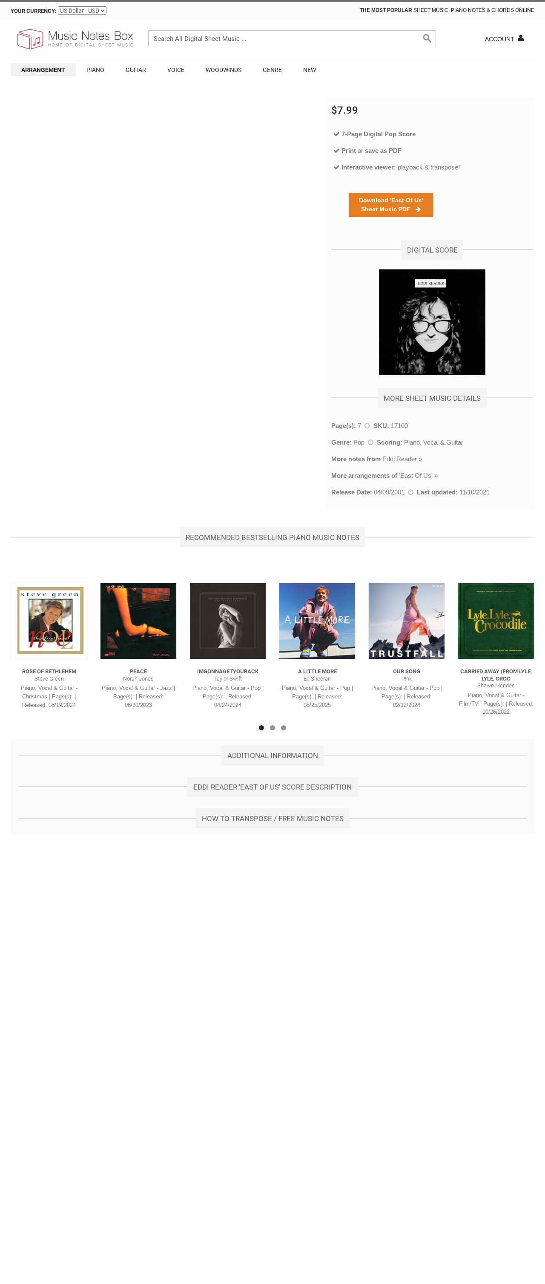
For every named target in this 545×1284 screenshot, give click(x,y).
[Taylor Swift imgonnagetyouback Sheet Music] (228, 621)
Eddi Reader (399, 458)
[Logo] (74, 39)
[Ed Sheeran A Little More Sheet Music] (317, 621)
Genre (272, 69)
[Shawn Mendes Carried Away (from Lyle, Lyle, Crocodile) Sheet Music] (496, 621)
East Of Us (415, 475)
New (309, 69)
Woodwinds (223, 69)
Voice (175, 69)
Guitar (136, 69)
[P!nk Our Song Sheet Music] (407, 621)
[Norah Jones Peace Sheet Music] (138, 621)
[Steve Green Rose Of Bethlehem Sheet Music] (49, 621)
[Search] (427, 38)
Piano (95, 69)
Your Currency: (34, 11)
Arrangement (43, 69)
